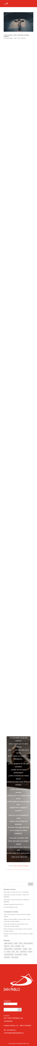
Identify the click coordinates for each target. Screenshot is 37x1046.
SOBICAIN (7, 957)
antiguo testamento (8, 943)
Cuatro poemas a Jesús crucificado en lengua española (16, 35)
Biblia (20, 943)
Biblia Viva (6, 946)
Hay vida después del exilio (11, 907)
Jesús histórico (23, 951)
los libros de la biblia (8, 954)
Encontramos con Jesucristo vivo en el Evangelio (16, 892)
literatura (30, 951)
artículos (16, 943)
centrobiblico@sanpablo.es (14, 1033)
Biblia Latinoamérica (28, 943)
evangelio (25, 949)
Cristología (17, 946)
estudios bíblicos (17, 949)
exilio (30, 949)
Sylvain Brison (17, 295)
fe (4, 951)
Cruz (23, 946)
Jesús (17, 951)
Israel (13, 951)
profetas (25, 954)
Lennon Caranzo (17, 866)
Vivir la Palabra (14, 957)
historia (8, 951)
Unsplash (25, 295)
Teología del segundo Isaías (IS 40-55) (13, 904)
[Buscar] (20, 1009)
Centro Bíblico (9, 38)
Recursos (23, 38)
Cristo (12, 946)
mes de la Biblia (18, 954)
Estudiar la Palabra (8, 949)
